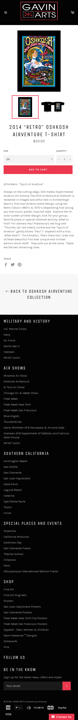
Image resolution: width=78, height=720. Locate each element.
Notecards (10, 641)
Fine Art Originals (15, 595)
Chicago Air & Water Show (21, 393)
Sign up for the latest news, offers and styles (33, 677)
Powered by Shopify (36, 701)
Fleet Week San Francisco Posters (25, 624)
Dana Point (11, 484)
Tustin (8, 507)
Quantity (61, 151)
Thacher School (13, 554)
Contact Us (63, 716)
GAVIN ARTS (19, 701)
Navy (7, 334)
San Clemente (13, 472)
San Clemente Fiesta (17, 548)
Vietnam (9, 352)
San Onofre (11, 467)
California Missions (16, 536)
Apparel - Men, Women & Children (26, 629)
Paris (7, 565)
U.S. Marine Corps (15, 329)
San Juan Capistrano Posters (22, 606)
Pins (6, 647)
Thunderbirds (13, 421)
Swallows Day (12, 542)
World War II (12, 346)
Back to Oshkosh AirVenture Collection (41, 294)
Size (6, 151)
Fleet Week (11, 398)
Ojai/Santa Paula (14, 501)
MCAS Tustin (12, 357)
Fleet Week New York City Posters (25, 618)
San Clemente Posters (18, 612)
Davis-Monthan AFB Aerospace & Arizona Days (34, 427)
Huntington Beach (15, 461)
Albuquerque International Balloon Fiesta (31, 571)
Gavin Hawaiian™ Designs (20, 635)
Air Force (9, 340)
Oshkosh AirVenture (16, 381)
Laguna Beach (13, 490)
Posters (8, 601)
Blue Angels (11, 416)
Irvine (7, 513)
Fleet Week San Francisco (20, 410)
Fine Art (9, 589)
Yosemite (10, 531)
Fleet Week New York (17, 404)
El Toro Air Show (14, 387)
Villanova (10, 559)
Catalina (9, 495)
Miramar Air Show (15, 375)
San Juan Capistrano (17, 478)
